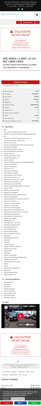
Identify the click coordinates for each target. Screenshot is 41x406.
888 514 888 (29, 6)
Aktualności (5, 375)
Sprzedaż (13, 371)
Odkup (27, 371)
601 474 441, (13, 6)
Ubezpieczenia (13, 375)
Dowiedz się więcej (18, 399)
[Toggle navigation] (37, 15)
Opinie (32, 371)
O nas (20, 375)
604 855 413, (21, 6)
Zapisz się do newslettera (20, 47)
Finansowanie (21, 371)
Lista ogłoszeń (20, 40)
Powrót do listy (27, 22)
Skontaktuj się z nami (20, 44)
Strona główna (6, 371)
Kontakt (25, 375)
